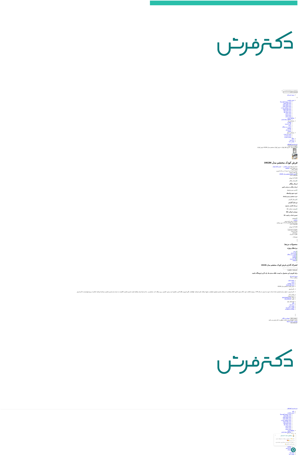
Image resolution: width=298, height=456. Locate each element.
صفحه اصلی (291, 280)
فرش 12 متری (287, 134)
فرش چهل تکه (287, 112)
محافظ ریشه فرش (286, 119)
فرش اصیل (288, 115)
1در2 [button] (292, 171)
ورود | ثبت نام (290, 95)
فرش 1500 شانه (287, 106)
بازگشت (289, 270)
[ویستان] (149, 260)
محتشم (289, 128)
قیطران (289, 122)
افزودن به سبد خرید (292, 145)
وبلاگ (292, 138)
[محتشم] (149, 257)
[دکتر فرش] (149, 253)
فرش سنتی (288, 116)
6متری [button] (278, 171)
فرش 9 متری (287, 137)
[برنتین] (149, 251)
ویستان (289, 131)
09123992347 (288, 299)
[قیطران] (149, 256)
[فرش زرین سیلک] (149, 254)
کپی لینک (295, 270)
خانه (293, 411)
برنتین (289, 125)
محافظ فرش (290, 118)
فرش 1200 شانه (287, 104)
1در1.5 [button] (295, 171)
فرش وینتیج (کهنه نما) (285, 101)
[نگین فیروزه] (149, 259)
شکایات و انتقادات (289, 309)
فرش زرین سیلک (286, 126)
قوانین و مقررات (290, 307)
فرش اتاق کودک (287, 109)
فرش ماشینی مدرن (286, 107)
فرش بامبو (288, 113)
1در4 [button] (287, 171)
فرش (292, 282)
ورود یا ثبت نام (293, 276)
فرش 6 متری (287, 135)
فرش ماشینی (290, 100)
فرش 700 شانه (287, 103)
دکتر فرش (288, 129)
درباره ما (292, 140)
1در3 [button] (289, 171)
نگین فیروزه (288, 123)
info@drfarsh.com (286, 297)
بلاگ (293, 303)
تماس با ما (291, 141)
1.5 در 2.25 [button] (283, 171)
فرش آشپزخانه (287, 110)
